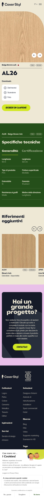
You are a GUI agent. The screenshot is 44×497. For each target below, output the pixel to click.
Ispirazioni (7, 423)
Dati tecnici (12, 88)
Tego (25, 446)
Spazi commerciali (30, 408)
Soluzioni (27, 388)
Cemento (5, 404)
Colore (4, 401)
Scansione (12, 92)
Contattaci (22, 347)
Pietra (4, 397)
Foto (9, 97)
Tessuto (5, 412)
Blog (25, 424)
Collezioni (6, 388)
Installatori (27, 404)
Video (25, 432)
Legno (4, 393)
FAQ (24, 428)
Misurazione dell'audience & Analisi (15, 485)
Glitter (4, 416)
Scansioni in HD (29, 439)
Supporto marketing (31, 435)
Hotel (25, 412)
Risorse (26, 419)
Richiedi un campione (16, 108)
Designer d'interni (30, 393)
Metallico (5, 408)
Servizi (5, 431)
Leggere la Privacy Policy (10, 473)
